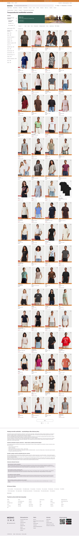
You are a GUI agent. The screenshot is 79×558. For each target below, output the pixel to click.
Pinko (62, 502)
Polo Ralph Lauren (10, 502)
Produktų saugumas (49, 522)
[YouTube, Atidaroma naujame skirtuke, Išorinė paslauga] (11, 520)
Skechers (51, 504)
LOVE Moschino (42, 499)
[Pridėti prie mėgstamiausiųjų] (30, 31)
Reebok (51, 501)
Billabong (19, 504)
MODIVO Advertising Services (39, 526)
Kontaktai (21, 530)
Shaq (40, 501)
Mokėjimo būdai (22, 525)
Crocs (8, 504)
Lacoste (8, 501)
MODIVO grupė (39, 523)
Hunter (19, 499)
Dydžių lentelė (48, 519)
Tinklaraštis (39, 524)
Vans (40, 502)
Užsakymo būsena (22, 522)
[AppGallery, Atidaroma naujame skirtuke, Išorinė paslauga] (68, 523)
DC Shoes (30, 502)
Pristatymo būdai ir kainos (24, 519)
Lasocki (51, 499)
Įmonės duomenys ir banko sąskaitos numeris (38, 521)
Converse (30, 501)
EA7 (7, 507)
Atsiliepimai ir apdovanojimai (50, 525)
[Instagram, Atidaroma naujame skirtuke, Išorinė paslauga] (8, 520)
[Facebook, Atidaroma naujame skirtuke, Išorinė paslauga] (13, 520)
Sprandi (62, 504)
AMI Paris (30, 499)
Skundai (21, 527)
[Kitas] (77, 1)
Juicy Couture (31, 504)
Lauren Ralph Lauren (21, 501)
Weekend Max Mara (64, 499)
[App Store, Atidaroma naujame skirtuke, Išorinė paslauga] (68, 521)
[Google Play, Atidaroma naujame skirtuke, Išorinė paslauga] (68, 519)
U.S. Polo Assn (52, 502)
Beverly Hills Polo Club (64, 501)
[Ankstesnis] (2, 1)
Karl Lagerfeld (20, 502)
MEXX (8, 499)
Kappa (41, 504)
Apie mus (34, 519)
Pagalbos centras (22, 528)
